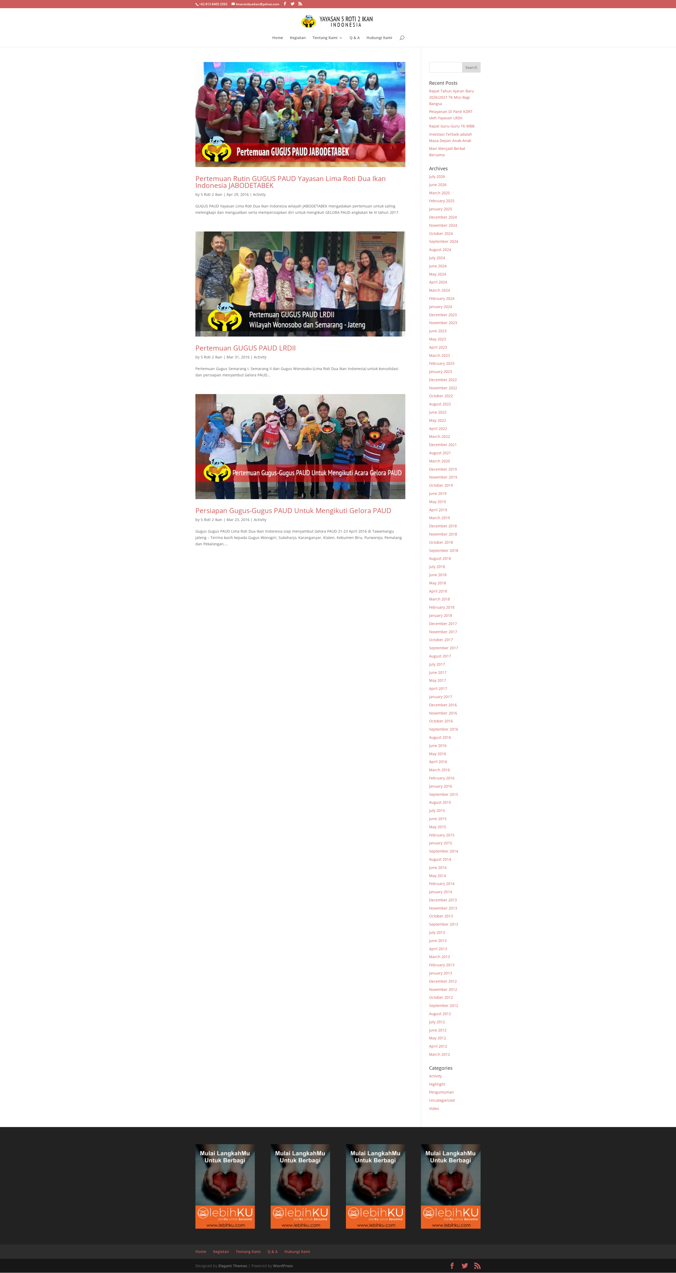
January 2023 (440, 371)
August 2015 (440, 802)
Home (277, 38)
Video (434, 1108)
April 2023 (438, 347)
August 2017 (440, 656)
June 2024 (438, 265)
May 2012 (437, 1037)
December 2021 (443, 444)
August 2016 (440, 737)
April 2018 (438, 591)
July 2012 (437, 1021)
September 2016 (443, 729)
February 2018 (441, 607)
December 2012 (443, 981)
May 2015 (437, 826)
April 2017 (438, 688)
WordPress (283, 1265)
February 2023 (441, 363)
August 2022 (440, 403)
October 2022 (441, 395)
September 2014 (443, 851)
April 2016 (438, 761)
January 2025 (440, 208)
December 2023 (443, 314)
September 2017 (443, 647)
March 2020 (439, 460)
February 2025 (441, 200)
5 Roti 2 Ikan (211, 194)
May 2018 (437, 582)
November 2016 (443, 713)
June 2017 (438, 672)
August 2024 (440, 249)
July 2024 (437, 257)
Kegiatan (298, 38)
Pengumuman (441, 1092)
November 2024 (443, 225)
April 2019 (438, 509)
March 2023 (439, 355)
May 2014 (437, 875)
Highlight (437, 1084)
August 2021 (440, 452)
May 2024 (437, 274)
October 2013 (441, 916)
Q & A (355, 38)
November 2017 (443, 631)
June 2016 (438, 745)
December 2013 (443, 899)
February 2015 (441, 834)
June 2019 (438, 493)
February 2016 (441, 777)
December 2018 (443, 525)
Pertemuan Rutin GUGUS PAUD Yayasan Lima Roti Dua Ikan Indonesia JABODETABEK (290, 182)
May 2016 (437, 753)
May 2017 (437, 680)
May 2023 (437, 339)
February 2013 (441, 964)
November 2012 (443, 989)
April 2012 (438, 1046)
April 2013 (438, 948)
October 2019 (441, 485)
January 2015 (440, 842)
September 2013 (443, 924)
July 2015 (437, 810)
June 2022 (438, 412)
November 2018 (443, 534)
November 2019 (443, 477)
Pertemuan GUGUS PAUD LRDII (245, 348)
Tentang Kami (325, 38)
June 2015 (438, 818)
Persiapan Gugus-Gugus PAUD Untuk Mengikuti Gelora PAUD (293, 510)
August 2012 (440, 1013)
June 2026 (438, 184)
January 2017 (440, 696)
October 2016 (441, 720)
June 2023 (438, 330)
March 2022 (439, 436)
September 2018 (443, 550)
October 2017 (441, 639)
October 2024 (441, 233)
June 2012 (438, 1030)
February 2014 (441, 883)
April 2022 (438, 428)
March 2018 (439, 599)
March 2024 (439, 290)
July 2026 (437, 176)
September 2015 (443, 794)
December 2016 (443, 704)
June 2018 (438, 574)
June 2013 (438, 940)
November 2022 (443, 387)
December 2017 (443, 623)
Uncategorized (442, 1100)
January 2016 (440, 786)
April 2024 (438, 282)
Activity (259, 194)
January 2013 (440, 973)
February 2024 (441, 298)
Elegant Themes (232, 1265)
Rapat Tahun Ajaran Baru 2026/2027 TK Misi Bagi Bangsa (451, 97)
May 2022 (437, 420)
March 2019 (439, 517)
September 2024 (443, 241)
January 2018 (440, 615)
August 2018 (440, 558)
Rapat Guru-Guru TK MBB (452, 126)
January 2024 (440, 306)
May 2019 (437, 501)
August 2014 (440, 859)
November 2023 (443, 322)
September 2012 (443, 1005)
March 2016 (439, 769)
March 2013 (439, 956)
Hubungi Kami (379, 38)
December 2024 (443, 217)
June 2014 (438, 867)
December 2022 (443, 379)
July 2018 (437, 566)
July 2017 (437, 664)
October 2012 (441, 997)
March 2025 (439, 192)
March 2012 (439, 1054)
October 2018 (441, 542)
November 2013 (443, 908)
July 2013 (437, 932)
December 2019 (443, 469)
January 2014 (440, 891)
